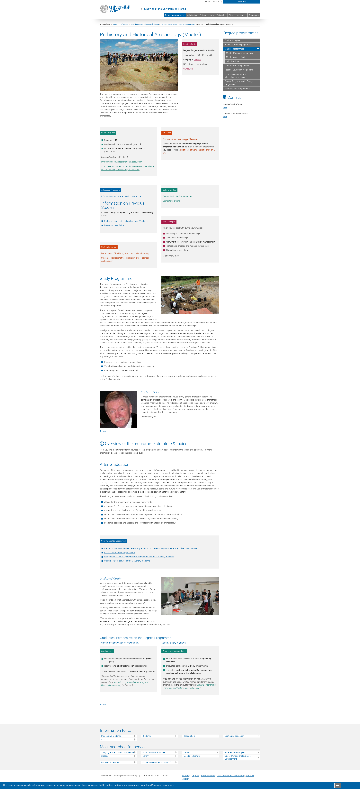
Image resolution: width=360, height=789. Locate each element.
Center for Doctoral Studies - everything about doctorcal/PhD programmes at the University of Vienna (150, 548)
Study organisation (237, 15)
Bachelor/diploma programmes (239, 44)
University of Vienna (121, 24)
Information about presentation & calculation (121, 162)
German (197, 59)
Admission (192, 15)
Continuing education (234, 736)
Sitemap (186, 775)
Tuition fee (221, 15)
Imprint (195, 775)
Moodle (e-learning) (192, 756)
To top (103, 431)
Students (146, 736)
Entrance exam (207, 15)
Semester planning (171, 201)
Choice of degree (232, 40)
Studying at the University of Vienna (165, 8)
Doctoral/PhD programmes (237, 65)
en (208, 1)
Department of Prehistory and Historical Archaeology (125, 253)
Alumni (104, 739)
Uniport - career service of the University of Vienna (127, 561)
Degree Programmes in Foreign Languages (239, 83)
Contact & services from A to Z (156, 762)
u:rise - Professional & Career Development (238, 757)
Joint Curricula (232, 61)
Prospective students (111, 736)
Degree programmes (174, 15)
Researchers (189, 736)
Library (145, 756)
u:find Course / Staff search (155, 752)
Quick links (242, 1)
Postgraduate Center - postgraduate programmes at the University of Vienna (139, 556)
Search (216, 1)
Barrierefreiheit (208, 775)
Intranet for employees (235, 752)
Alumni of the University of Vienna (119, 552)
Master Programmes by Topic (239, 53)
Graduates (254, 15)
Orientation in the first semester (177, 196)
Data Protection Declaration (230, 775)
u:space (104, 756)
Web (225, 107)
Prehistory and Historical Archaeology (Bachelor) (126, 221)
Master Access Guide (114, 225)
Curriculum (188, 69)
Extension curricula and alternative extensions (235, 75)
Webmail (187, 752)
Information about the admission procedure (121, 196)
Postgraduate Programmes (237, 88)
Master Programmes (187, 24)
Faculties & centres (110, 762)
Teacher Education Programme (239, 70)
